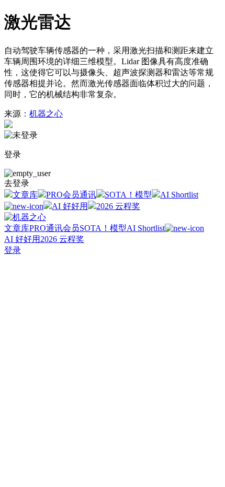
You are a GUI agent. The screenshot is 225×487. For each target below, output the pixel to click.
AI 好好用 (70, 206)
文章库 (25, 194)
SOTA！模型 (128, 194)
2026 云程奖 (118, 206)
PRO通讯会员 (54, 228)
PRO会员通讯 (71, 194)
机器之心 (46, 113)
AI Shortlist (146, 228)
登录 (12, 250)
